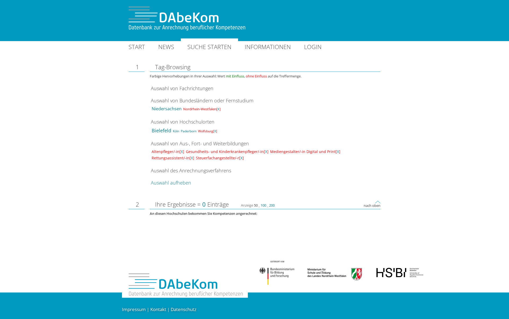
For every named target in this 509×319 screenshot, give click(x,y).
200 (272, 205)
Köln (176, 131)
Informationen (268, 47)
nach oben (372, 205)
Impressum (134, 309)
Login (313, 47)
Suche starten (209, 47)
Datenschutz (183, 309)
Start (137, 47)
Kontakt (158, 309)
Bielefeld (161, 130)
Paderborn (188, 131)
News (166, 47)
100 (263, 205)
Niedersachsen (167, 109)
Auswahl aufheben (171, 183)
